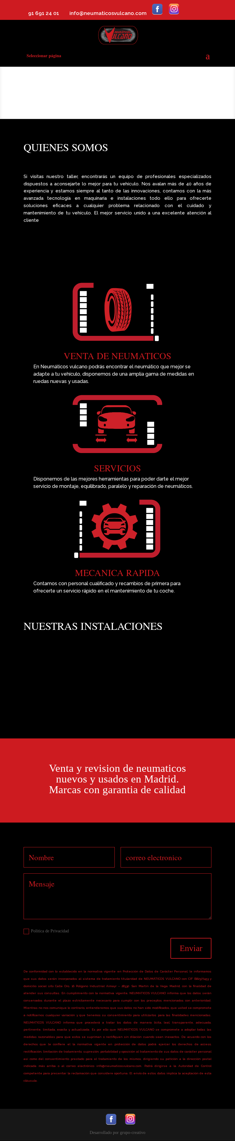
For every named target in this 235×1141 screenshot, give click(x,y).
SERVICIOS (117, 468)
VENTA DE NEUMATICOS (117, 355)
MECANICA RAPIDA (117, 572)
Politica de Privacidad (50, 931)
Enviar (191, 948)
